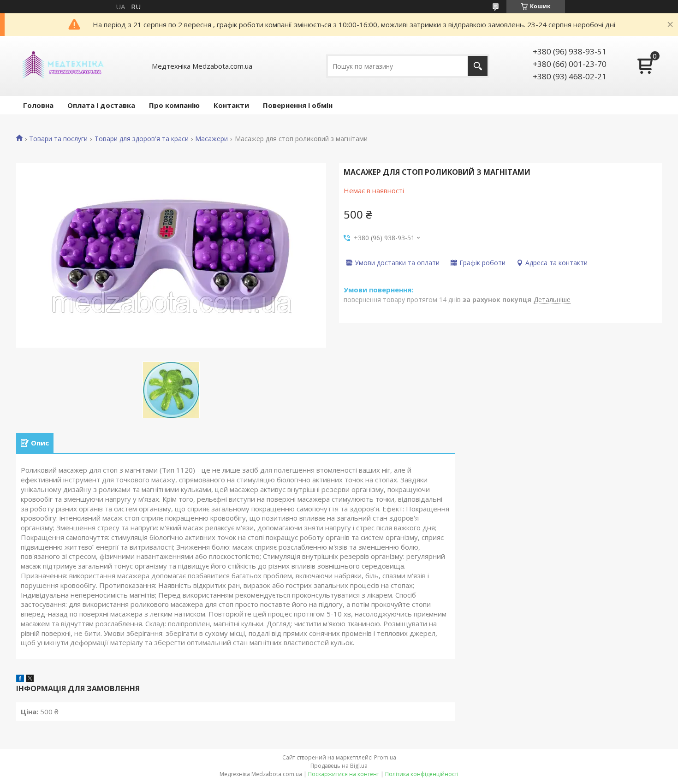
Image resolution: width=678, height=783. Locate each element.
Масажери (211, 139)
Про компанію (174, 105)
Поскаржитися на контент (343, 774)
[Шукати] (478, 66)
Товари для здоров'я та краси (142, 139)
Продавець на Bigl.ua (339, 766)
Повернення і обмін (298, 105)
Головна (38, 105)
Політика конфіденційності (421, 774)
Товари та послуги (58, 139)
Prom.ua (385, 757)
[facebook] (20, 679)
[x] (30, 679)
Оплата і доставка (101, 105)
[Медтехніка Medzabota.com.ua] (62, 66)
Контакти (231, 105)
